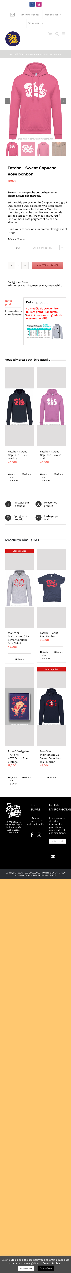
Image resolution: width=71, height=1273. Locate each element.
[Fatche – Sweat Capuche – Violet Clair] (51, 406)
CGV (63, 872)
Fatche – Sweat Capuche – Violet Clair (50, 455)
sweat (42, 285)
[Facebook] (32, 835)
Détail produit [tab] (9, 302)
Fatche (27, 285)
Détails (27, 474)
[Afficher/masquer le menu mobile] (64, 34)
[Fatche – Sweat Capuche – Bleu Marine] (19, 406)
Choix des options (14, 477)
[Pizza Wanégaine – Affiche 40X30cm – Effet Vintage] (19, 706)
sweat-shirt (54, 285)
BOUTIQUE (11, 872)
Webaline (13, 832)
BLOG (20, 872)
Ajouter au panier (47, 265)
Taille (17, 248)
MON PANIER (34, 875)
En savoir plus (51, 1263)
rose (35, 285)
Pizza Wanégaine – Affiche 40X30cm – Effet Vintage (18, 756)
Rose (25, 282)
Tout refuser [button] (46, 1268)
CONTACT (21, 875)
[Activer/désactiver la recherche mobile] (57, 34)
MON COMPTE (49, 875)
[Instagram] (39, 835)
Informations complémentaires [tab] (13, 312)
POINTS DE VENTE (51, 872)
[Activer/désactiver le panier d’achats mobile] (50, 34)
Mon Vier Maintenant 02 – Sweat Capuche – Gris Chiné (18, 638)
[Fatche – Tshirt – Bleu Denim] (51, 588)
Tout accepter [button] (26, 1268)
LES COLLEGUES (32, 872)
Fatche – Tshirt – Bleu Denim (50, 634)
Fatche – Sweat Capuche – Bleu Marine (17, 455)
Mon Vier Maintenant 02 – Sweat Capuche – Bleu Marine (51, 756)
